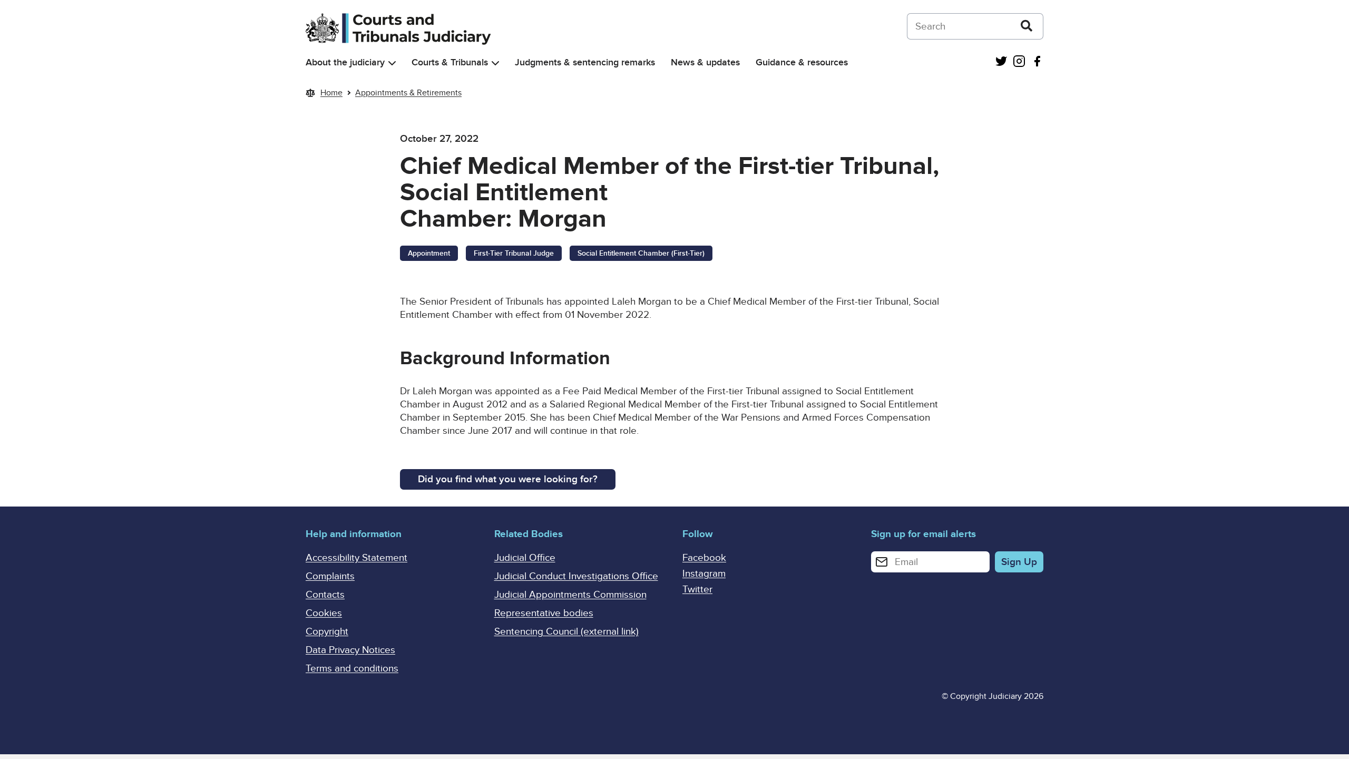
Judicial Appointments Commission (570, 595)
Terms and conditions (352, 669)
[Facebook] (1037, 62)
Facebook (704, 558)
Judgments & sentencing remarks (585, 62)
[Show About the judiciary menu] (392, 63)
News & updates (705, 62)
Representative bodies (543, 613)
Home (331, 92)
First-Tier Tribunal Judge (514, 253)
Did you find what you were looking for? (508, 479)
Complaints (330, 576)
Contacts (325, 595)
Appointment (429, 253)
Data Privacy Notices (350, 650)
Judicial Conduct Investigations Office (576, 576)
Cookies (324, 613)
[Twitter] (1001, 62)
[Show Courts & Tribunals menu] (495, 63)
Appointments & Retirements (408, 92)
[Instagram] (1019, 62)
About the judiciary (345, 62)
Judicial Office (524, 558)
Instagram (704, 574)
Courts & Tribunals (450, 62)
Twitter (697, 589)
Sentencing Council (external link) (566, 632)
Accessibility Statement (356, 558)
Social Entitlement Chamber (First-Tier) (641, 253)
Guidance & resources (802, 62)
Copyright (327, 632)
